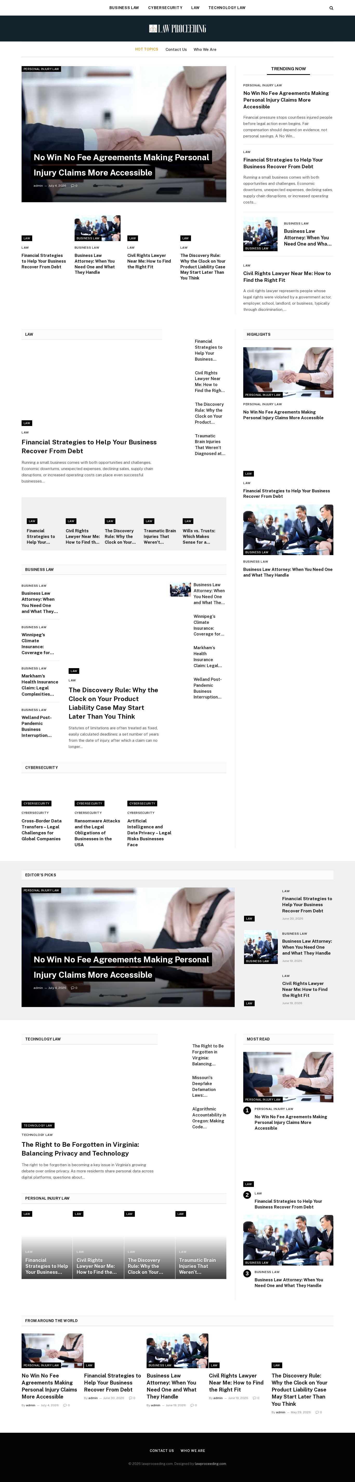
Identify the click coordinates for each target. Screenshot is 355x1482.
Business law (124, 8)
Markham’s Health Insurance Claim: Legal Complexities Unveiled (40, 685)
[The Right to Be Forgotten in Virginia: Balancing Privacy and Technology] (90, 1090)
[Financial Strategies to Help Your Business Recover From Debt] (45, 228)
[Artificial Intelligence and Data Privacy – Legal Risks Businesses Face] (150, 793)
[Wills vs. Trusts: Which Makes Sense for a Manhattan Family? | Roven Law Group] (202, 513)
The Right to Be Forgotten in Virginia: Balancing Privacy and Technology (80, 1149)
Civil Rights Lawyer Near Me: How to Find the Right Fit (149, 261)
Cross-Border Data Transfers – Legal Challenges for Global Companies (42, 829)
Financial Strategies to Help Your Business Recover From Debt (44, 261)
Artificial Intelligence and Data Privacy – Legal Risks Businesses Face (149, 832)
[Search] (330, 8)
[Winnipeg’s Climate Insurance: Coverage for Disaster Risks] (180, 621)
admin (38, 185)
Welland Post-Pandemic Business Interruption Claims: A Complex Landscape (37, 726)
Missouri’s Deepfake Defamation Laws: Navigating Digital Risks (205, 1087)
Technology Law (227, 8)
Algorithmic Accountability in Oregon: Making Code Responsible (209, 1118)
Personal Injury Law (41, 69)
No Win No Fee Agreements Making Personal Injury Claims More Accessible (286, 99)
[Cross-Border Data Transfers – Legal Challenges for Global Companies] (45, 793)
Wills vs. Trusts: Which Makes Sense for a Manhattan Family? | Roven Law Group (199, 536)
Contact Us (176, 49)
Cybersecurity (165, 8)
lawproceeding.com (210, 1464)
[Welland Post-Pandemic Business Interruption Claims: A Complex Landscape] (180, 684)
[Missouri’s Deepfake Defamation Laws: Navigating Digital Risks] (178, 1082)
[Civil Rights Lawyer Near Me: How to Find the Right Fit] (150, 228)
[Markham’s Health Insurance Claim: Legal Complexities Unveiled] (180, 652)
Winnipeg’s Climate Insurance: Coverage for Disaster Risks (37, 644)
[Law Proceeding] (177, 28)
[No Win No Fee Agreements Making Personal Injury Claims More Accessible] (124, 134)
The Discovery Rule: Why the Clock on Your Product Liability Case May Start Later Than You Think (203, 267)
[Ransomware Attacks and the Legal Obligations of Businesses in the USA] (98, 793)
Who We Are (205, 49)
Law (195, 8)
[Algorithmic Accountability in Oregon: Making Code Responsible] (178, 1114)
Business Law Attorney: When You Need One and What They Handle (95, 264)
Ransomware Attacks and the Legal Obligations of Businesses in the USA (97, 832)
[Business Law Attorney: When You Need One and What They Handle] (98, 228)
